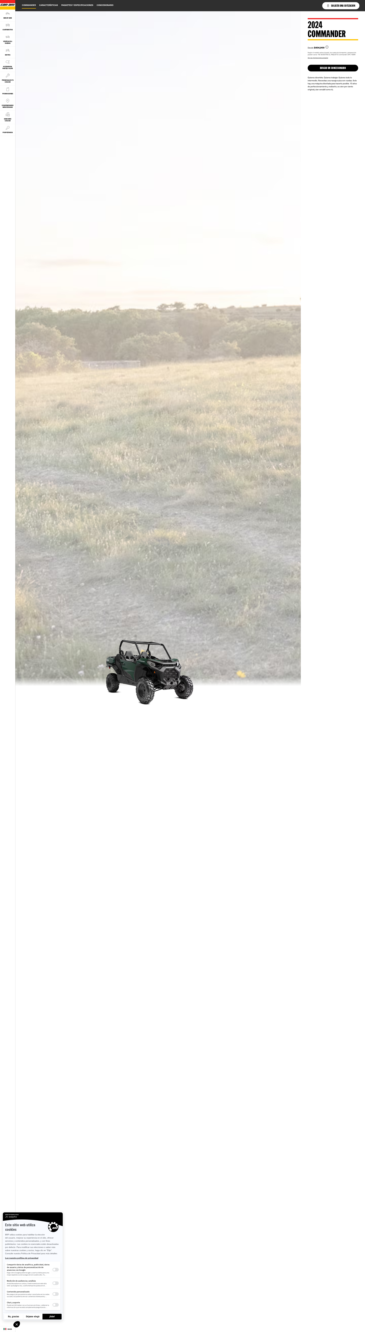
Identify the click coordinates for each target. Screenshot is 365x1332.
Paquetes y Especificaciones (77, 5)
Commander (29, 5)
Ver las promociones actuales (318, 57)
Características (48, 5)
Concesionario (105, 5)
